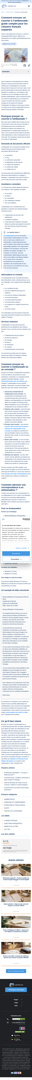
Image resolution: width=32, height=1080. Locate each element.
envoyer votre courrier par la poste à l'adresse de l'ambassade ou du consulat (16, 429)
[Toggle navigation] (29, 6)
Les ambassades (8, 235)
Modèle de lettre (9, 44)
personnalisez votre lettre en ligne (17, 712)
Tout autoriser (16, 553)
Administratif (9, 12)
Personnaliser (15, 559)
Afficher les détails (21, 548)
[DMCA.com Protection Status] (20, 1031)
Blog (2, 12)
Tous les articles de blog (16, 971)
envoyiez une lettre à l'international (16, 474)
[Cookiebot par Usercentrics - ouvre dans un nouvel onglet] (23, 519)
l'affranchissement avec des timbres (13, 381)
